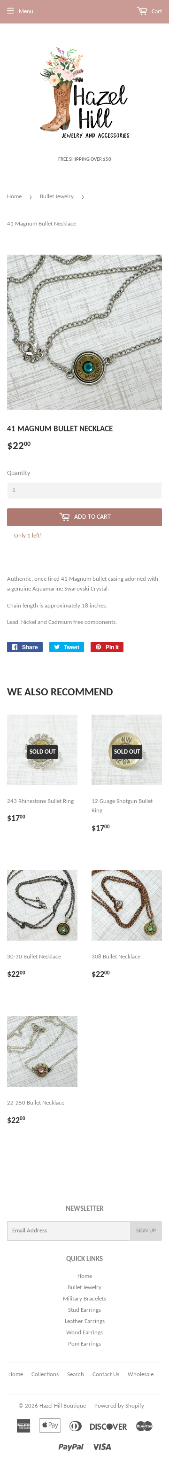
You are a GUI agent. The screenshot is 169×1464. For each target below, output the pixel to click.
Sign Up (146, 1231)
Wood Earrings (84, 1333)
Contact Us (105, 1374)
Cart (156, 11)
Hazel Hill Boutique (62, 1406)
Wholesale (141, 1374)
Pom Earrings (84, 1344)
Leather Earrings (85, 1321)
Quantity (18, 473)
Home (14, 197)
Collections (45, 1374)
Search (75, 1374)
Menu (26, 11)
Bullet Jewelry (57, 197)
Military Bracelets (84, 1299)
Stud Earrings (84, 1310)
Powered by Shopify (119, 1406)
